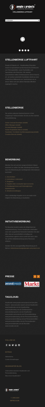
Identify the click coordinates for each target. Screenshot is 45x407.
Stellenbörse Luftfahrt (22, 12)
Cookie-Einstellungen (12, 359)
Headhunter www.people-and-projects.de (18, 302)
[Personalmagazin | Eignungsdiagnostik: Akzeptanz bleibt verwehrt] (13, 283)
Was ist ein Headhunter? (13, 376)
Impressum (14, 401)
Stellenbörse (9, 356)
